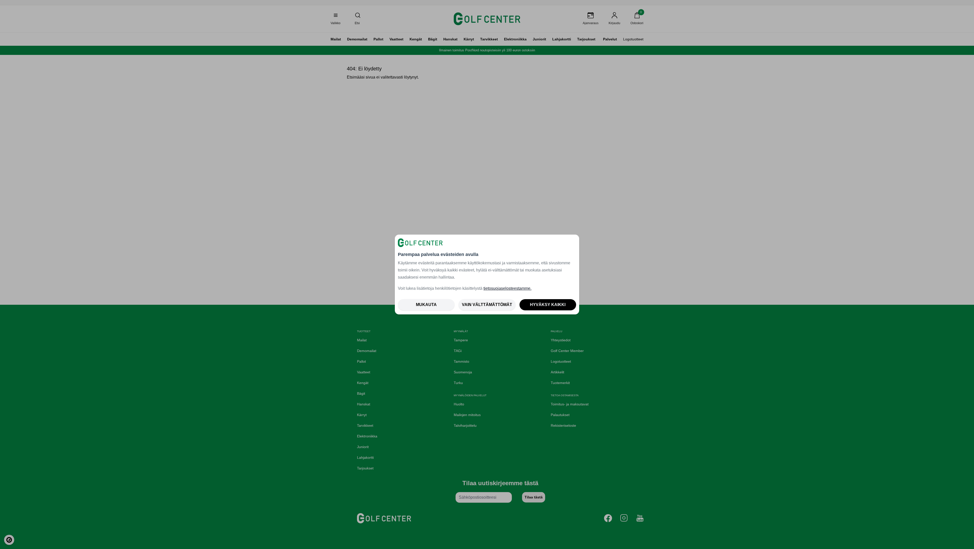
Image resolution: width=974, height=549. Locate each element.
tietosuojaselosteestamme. (507, 288)
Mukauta (426, 304)
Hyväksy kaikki (547, 304)
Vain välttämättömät (487, 304)
